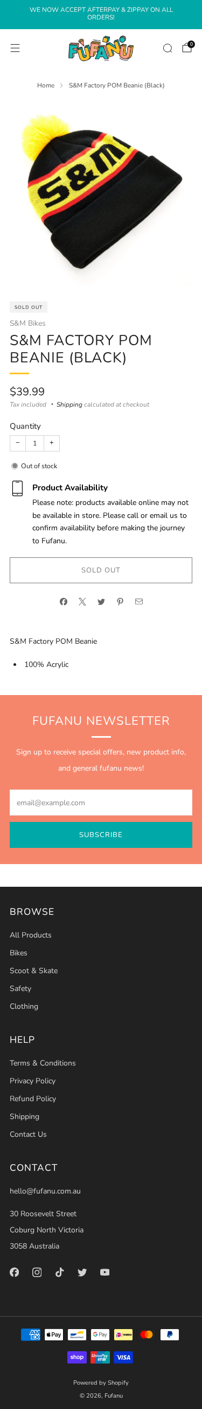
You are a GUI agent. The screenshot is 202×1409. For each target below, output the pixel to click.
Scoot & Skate (34, 971)
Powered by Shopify (101, 1383)
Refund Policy (33, 1099)
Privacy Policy (32, 1081)
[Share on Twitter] (101, 602)
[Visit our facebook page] (14, 1272)
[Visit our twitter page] (82, 1272)
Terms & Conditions (43, 1063)
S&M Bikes (28, 323)
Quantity (25, 426)
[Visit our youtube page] (104, 1272)
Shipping (69, 404)
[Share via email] (138, 602)
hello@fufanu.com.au (45, 1191)
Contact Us (28, 1134)
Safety (20, 988)
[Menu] (15, 48)
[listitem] (101, 15)
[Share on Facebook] (63, 602)
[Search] (167, 48)
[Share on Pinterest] (120, 602)
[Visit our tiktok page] (59, 1272)
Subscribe (101, 835)
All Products (31, 935)
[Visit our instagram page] (36, 1272)
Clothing (24, 1006)
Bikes (18, 953)
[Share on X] (82, 602)
